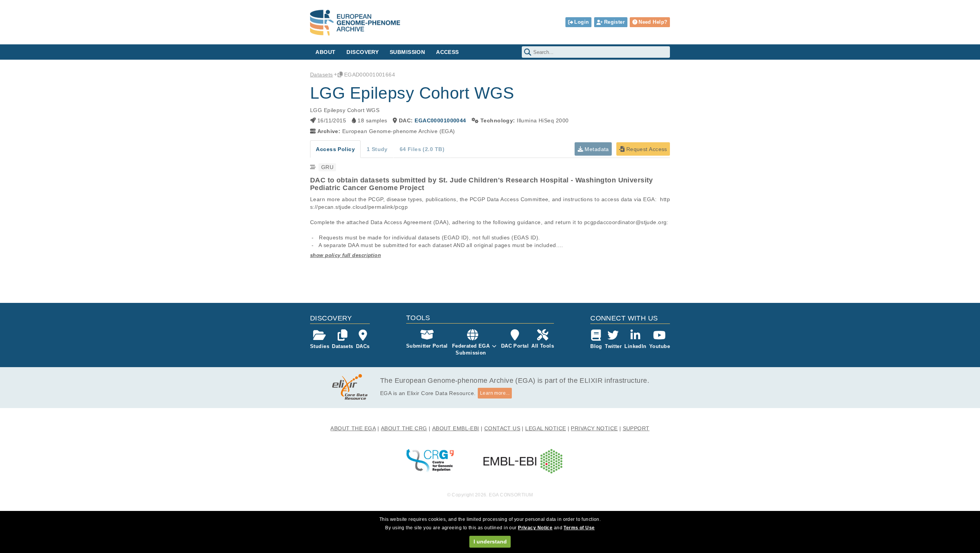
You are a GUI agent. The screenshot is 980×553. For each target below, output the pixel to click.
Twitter (613, 346)
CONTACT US (502, 428)
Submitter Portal (427, 346)
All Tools (542, 346)
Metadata (596, 149)
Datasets (321, 75)
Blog (596, 346)
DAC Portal (515, 346)
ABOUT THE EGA (353, 428)
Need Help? (653, 22)
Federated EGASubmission (471, 349)
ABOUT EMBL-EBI (455, 428)
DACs (363, 346)
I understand (490, 541)
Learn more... (495, 393)
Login (581, 22)
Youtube (659, 346)
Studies (319, 346)
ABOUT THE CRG (404, 428)
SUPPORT (636, 428)
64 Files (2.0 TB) (422, 149)
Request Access (645, 149)
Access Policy (335, 149)
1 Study (377, 149)
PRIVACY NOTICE (594, 428)
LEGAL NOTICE (545, 428)
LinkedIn (635, 346)
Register (614, 22)
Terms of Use (579, 527)
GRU (327, 167)
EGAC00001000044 (440, 120)
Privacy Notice (535, 527)
